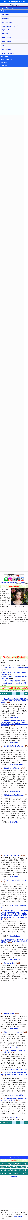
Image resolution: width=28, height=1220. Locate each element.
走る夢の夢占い (14, 717)
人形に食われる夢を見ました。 (13, 795)
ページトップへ (14, 1157)
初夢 (3, 45)
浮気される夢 (17, 1167)
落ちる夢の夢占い (15, 959)
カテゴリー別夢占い (6, 59)
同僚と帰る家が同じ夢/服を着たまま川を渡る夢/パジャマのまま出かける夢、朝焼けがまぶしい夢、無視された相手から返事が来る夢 (14, 723)
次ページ (6, 693)
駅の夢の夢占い (14, 1028)
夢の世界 (3, 11)
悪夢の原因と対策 (6, 41)
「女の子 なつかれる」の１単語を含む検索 (14, 683)
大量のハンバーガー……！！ (13, 1032)
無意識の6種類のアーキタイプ (10, 26)
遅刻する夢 (4, 1167)
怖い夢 (24, 1170)
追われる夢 (24, 1167)
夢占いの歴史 (5, 18)
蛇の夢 (4, 1164)
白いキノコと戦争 (9, 963)
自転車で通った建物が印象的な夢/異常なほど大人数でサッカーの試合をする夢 (14, 1073)
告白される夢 (3, 1173)
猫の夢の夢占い (14, 822)
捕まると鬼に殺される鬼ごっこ (13, 746)
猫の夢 (24, 1173)
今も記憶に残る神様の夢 (11, 855)
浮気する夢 (11, 1167)
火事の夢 (3, 1170)
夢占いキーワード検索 (8, 53)
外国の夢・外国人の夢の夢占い (18, 1069)
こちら (23, 1214)
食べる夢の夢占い (15, 936)
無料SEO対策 (18, 1216)
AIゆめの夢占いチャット (7, 8)
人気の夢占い (4, 65)
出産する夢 (17, 1173)
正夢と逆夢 (5, 34)
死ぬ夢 (11, 1173)
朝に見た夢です (9, 1014)
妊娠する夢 (17, 1164)
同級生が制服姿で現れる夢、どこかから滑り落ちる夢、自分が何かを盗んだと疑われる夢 (14, 941)
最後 (26, 693)
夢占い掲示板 (4, 56)
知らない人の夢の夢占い (16, 764)
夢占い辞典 (4, 62)
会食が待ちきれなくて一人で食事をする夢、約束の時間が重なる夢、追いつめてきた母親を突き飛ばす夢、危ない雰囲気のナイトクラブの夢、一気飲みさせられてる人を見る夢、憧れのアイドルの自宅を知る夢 (14, 915)
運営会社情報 (14, 1176)
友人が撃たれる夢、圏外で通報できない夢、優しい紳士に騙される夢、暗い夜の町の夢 (14, 700)
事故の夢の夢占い (15, 791)
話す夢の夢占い (14, 742)
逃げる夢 (10, 1170)
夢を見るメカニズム (7, 22)
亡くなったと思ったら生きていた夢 (15, 880)
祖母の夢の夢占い (15, 1117)
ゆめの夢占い (4, 582)
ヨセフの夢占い (6, 14)
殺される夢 (17, 1170)
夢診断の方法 (5, 30)
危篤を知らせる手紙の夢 (11, 768)
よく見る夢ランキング (8, 49)
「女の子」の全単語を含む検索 (11, 680)
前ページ (2, 693)
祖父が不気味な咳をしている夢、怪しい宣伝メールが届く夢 (14, 1099)
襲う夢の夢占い (14, 876)
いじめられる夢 (24, 1164)
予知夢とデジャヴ (6, 37)
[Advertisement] (12, 92)
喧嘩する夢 (11, 1164)
